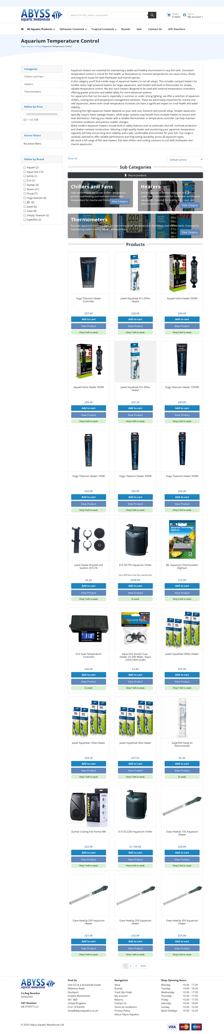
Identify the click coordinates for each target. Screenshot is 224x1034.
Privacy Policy (122, 1010)
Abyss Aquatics (28, 46)
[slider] (25, 114)
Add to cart (89, 319)
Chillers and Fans (33, 76)
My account (121, 995)
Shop (38, 46)
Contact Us (120, 1003)
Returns (118, 999)
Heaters (28, 84)
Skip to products (136, 175)
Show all (72, 158)
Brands (118, 988)
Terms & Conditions (125, 1007)
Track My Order (123, 992)
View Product (88, 326)
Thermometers (32, 91)
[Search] (152, 15)
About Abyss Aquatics (126, 1014)
